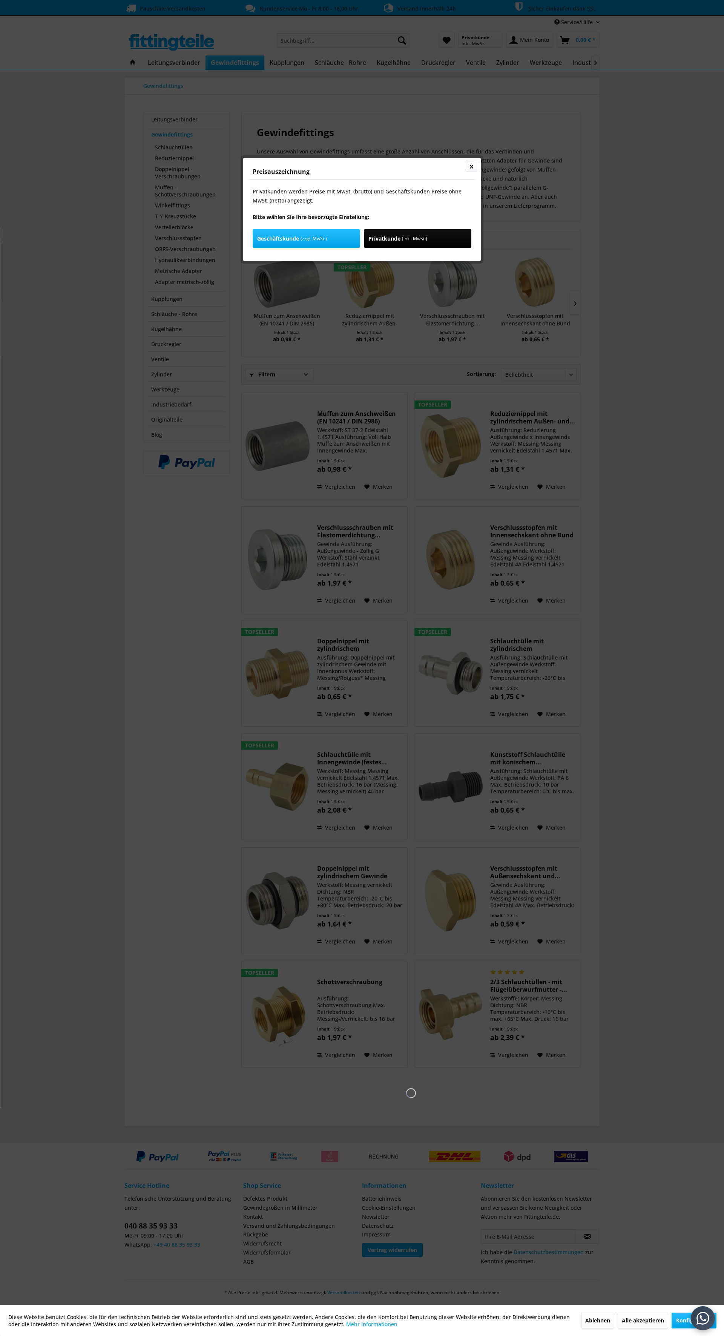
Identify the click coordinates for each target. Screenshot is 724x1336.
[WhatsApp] (703, 1318)
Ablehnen (597, 1320)
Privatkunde (397, 238)
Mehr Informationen (371, 1324)
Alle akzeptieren (643, 1320)
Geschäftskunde (292, 238)
